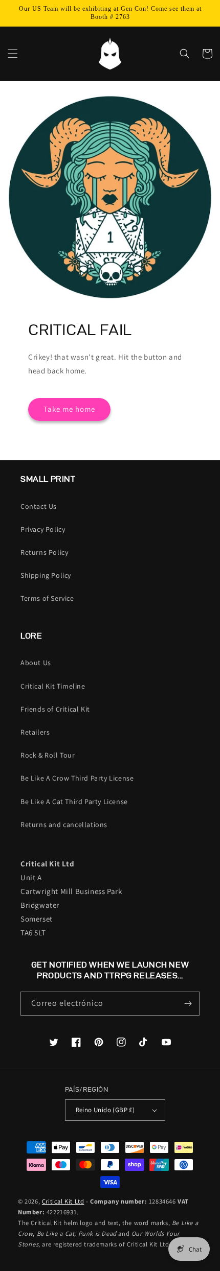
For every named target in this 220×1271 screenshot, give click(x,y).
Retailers (35, 732)
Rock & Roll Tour (47, 755)
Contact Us (38, 506)
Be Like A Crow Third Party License (77, 778)
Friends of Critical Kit (55, 709)
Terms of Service (47, 598)
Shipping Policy (45, 575)
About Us (35, 662)
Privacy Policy (42, 529)
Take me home (69, 409)
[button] (13, 53)
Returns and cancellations (63, 824)
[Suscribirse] (188, 1004)
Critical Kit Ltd (63, 1201)
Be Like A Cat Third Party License (74, 801)
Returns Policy (44, 552)
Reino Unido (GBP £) (105, 1109)
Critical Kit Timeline (52, 686)
